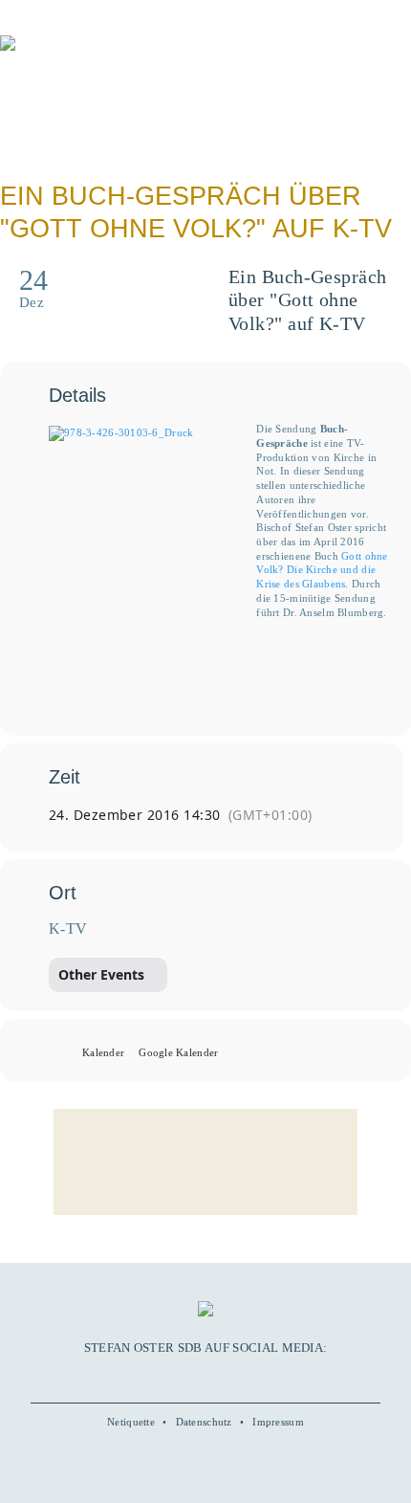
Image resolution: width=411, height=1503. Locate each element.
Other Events (101, 974)
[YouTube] (183, 1376)
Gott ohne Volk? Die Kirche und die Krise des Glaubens (321, 569)
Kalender (103, 1052)
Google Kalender (178, 1052)
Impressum (278, 1421)
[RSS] (249, 1376)
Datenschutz (204, 1421)
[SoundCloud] (227, 1376)
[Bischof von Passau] (114, 56)
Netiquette (131, 1421)
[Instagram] (205, 1376)
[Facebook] (161, 1376)
